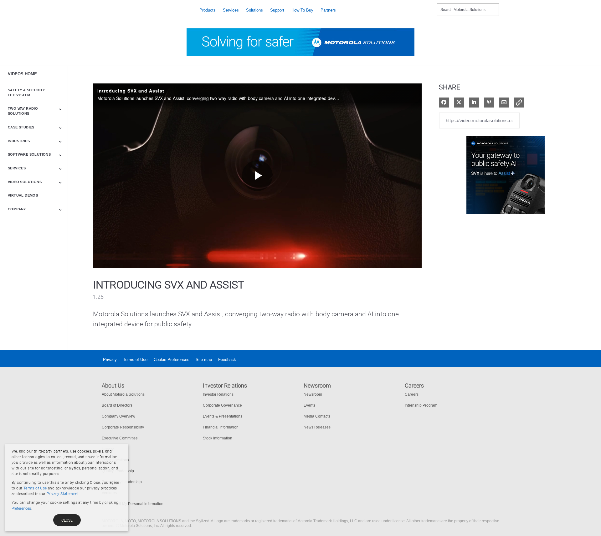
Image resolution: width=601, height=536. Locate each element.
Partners (328, 10)
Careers (412, 394)
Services (231, 10)
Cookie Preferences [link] (171, 359)
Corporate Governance (222, 405)
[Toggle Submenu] (60, 109)
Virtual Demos (23, 195)
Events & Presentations (222, 416)
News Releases (317, 427)
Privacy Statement (63, 494)
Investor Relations (218, 394)
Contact (430, 5)
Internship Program (421, 405)
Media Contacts (317, 416)
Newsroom (313, 394)
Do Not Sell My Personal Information (132, 504)
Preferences (21, 508)
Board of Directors (117, 405)
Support (277, 10)
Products (207, 10)
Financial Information (221, 427)
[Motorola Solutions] (146, 10)
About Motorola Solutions (123, 394)
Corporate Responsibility (123, 427)
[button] (519, 103)
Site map (204, 359)
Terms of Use (135, 359)
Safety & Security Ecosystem (26, 92)
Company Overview (118, 416)
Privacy (110, 359)
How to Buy (302, 10)
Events (309, 405)
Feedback (227, 359)
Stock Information (217, 438)
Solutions (254, 10)
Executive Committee (120, 438)
